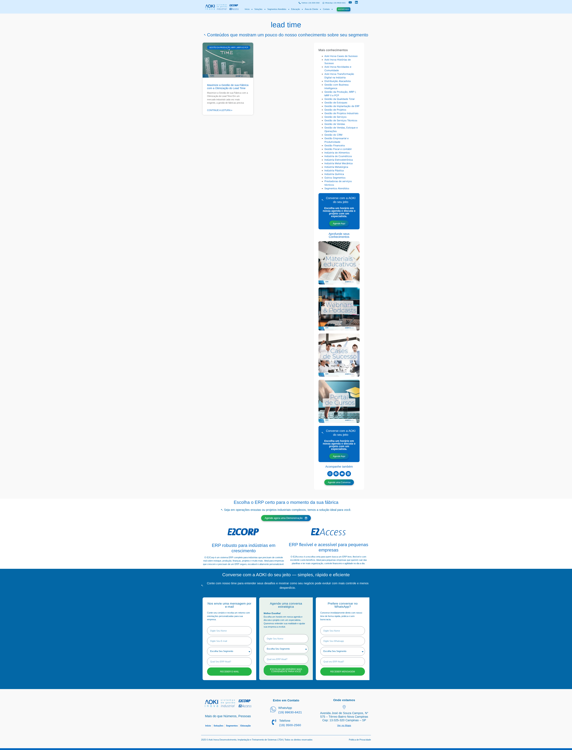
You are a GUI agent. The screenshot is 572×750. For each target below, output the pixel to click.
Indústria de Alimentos (337, 152)
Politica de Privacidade (360, 739)
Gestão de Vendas (334, 123)
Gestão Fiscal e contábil (338, 149)
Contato (326, 9)
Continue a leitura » (219, 110)
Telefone (284, 720)
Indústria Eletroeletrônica (338, 159)
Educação (295, 9)
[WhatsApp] (273, 709)
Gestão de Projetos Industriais (341, 113)
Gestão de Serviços (335, 116)
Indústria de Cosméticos (338, 156)
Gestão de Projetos (335, 109)
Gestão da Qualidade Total (339, 98)
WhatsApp (285, 707)
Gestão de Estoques (335, 102)
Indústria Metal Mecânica (338, 163)
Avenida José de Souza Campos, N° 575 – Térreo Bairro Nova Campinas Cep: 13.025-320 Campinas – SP (344, 716)
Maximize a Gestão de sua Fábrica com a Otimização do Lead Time (227, 87)
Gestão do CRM (333, 134)
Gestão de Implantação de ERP (341, 106)
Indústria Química (334, 174)
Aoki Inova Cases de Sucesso (341, 56)
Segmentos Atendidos (276, 9)
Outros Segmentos (334, 177)
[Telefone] (274, 722)
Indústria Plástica (334, 170)
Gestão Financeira (334, 145)
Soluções (258, 9)
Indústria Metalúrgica (336, 166)
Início (247, 9)
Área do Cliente (311, 9)
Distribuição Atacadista (337, 81)
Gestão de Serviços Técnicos (340, 120)
